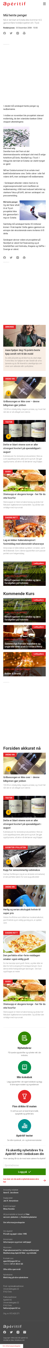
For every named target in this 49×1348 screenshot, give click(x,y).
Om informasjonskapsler (14, 1222)
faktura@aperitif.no (11, 1308)
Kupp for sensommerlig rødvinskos (21, 870)
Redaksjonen (9, 28)
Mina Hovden (9, 1209)
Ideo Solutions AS (17, 1340)
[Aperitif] (14, 4)
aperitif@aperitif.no (11, 1261)
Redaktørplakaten (29, 1217)
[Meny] (44, 4)
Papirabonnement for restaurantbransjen (21, 1250)
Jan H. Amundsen (10, 1201)
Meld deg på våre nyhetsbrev (15, 1277)
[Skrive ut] (24, 33)
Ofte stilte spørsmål (12, 1269)
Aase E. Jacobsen (10, 1193)
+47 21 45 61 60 (16, 1264)
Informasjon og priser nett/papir (17, 1242)
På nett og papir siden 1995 (15, 1234)
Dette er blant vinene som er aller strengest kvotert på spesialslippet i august (22, 448)
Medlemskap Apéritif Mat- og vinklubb (19, 1253)
